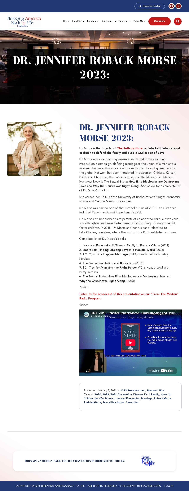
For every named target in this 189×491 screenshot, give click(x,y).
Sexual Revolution (113, 402)
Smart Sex (132, 402)
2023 (105, 394)
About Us (138, 21)
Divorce (138, 394)
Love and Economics (127, 398)
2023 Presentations (132, 390)
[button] (178, 21)
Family (155, 394)
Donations (159, 21)
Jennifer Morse (103, 398)
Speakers (76, 21)
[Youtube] (178, 6)
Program (91, 21)
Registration (107, 21)
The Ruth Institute (129, 148)
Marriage (146, 398)
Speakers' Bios (155, 390)
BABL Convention (121, 394)
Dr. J (147, 394)
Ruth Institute (92, 402)
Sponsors (123, 21)
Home (66, 21)
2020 (97, 394)
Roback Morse (162, 398)
